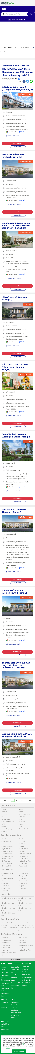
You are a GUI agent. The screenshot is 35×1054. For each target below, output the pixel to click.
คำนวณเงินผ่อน (17, 143)
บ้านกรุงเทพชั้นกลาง (8, 876)
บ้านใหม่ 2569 (23, 866)
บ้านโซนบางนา (6, 861)
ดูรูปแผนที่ (21, 132)
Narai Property (7, 829)
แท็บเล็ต (3, 1027)
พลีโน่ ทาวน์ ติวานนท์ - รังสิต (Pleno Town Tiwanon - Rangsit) (15, 367)
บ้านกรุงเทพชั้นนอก (24, 876)
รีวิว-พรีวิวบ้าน (6, 947)
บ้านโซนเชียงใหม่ (23, 859)
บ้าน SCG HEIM (7, 864)
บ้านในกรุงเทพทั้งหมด (8, 873)
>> (30, 800)
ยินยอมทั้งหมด (19, 1051)
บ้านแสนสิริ (22, 844)
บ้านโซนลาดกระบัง (7, 854)
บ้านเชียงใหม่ (22, 888)
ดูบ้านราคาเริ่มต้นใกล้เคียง (13, 136)
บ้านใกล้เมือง (21, 116)
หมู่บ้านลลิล (22, 851)
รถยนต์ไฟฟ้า (4, 972)
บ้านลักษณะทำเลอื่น (11, 116)
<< (5, 800)
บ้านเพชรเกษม (6, 881)
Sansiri (21, 819)
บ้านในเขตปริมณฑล (8, 878)
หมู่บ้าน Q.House (7, 846)
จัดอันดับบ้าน (6, 943)
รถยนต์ (3, 970)
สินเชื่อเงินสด (15, 1002)
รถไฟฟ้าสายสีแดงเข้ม (12, 479)
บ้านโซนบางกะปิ (23, 856)
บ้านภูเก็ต (21, 886)
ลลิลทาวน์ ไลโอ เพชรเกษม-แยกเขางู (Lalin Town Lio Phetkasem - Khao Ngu (16, 665)
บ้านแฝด (21, 846)
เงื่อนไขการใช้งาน (27, 977)
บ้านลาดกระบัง (23, 881)
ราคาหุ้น (3, 1005)
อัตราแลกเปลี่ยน (16, 1013)
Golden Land (23, 829)
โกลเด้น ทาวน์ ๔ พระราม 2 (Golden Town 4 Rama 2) (14, 591)
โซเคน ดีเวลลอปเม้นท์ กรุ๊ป (13, 757)
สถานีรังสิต (22, 479)
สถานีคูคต (21, 552)
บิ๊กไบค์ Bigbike (5, 980)
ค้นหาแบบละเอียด (17, 20)
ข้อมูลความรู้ (22, 943)
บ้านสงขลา (5, 891)
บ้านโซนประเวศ (23, 864)
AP (3, 817)
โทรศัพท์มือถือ (5, 1024)
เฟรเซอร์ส (8, 618)
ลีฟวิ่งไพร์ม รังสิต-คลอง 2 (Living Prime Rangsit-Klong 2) (17, 88)
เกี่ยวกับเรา (25, 972)
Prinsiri (21, 812)
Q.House (22, 817)
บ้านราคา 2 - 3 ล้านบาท (9, 925)
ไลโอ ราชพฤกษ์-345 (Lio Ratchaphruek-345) (13, 155)
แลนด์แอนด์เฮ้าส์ (10, 463)
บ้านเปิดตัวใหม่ (6, 940)
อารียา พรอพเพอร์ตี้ (11, 251)
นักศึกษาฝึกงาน (26, 983)
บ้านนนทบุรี (5, 886)
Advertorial (6, 945)
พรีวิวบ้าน (5, 950)
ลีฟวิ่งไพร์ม (9, 112)
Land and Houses (8, 821)
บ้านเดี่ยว (4, 839)
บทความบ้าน (22, 940)
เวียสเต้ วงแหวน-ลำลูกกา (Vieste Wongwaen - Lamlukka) (17, 735)
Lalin (20, 826)
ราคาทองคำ (4, 1002)
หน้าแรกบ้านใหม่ (7, 47)
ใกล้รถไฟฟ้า (24, 476)
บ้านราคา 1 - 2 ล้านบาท (26, 923)
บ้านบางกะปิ (5, 883)
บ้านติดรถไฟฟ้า (6, 866)
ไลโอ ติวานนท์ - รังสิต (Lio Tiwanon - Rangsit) (14, 511)
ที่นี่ (23, 1044)
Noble (21, 809)
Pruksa (4, 809)
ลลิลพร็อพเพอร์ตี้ (11, 181)
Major (4, 826)
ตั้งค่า (8, 1048)
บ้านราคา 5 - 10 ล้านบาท (9, 928)
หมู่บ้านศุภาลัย (6, 849)
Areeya (4, 814)
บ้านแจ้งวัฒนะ (23, 883)
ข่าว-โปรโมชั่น (23, 938)
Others (4, 831)
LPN (3, 824)
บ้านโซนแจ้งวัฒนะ (24, 849)
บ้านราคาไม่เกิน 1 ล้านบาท (9, 923)
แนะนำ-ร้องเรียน (27, 980)
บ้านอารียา (22, 841)
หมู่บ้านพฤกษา (6, 841)
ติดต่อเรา (24, 985)
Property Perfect (24, 814)
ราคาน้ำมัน (4, 1008)
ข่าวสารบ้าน (5, 938)
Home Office (6, 859)
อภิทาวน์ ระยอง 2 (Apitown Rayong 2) (15, 298)
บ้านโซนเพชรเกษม (7, 856)
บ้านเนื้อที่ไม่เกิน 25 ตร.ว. (9, 898)
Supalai (21, 824)
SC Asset (22, 821)
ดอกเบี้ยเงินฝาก (15, 1010)
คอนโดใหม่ (14, 975)
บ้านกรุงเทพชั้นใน (24, 873)
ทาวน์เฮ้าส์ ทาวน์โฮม (22, 47)
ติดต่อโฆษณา (26, 975)
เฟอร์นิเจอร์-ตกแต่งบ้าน (26, 945)
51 (22, 800)
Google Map (13, 132)
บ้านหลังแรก (22, 839)
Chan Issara (6, 819)
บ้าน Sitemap (16, 959)
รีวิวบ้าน (21, 947)
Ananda (4, 812)
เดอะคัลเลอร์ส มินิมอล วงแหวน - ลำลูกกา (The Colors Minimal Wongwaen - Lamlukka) (16, 225)
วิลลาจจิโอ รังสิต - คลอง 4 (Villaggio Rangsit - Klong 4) (16, 435)
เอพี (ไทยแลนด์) (10, 322)
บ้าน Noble (5, 844)
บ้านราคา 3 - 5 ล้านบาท (26, 925)
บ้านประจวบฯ (6, 888)
